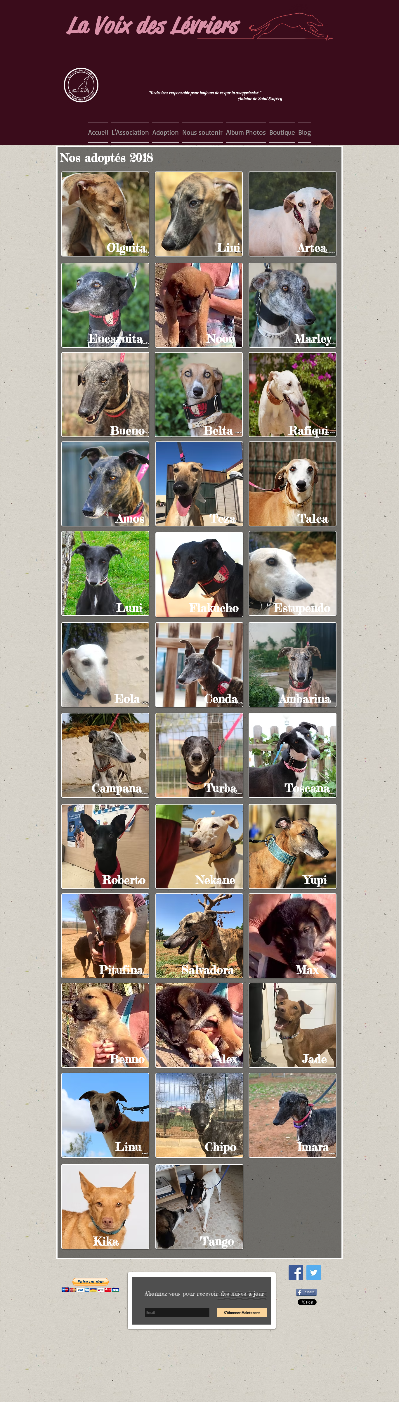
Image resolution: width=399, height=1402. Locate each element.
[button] (130, 132)
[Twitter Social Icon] (313, 1272)
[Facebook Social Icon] (296, 1272)
